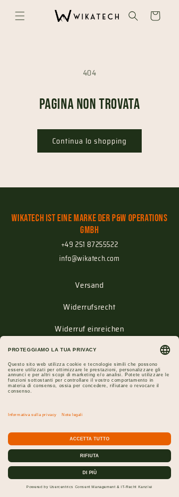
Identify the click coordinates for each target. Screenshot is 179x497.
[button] (20, 16)
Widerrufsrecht (89, 307)
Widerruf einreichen (89, 329)
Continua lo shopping (89, 141)
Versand (89, 285)
